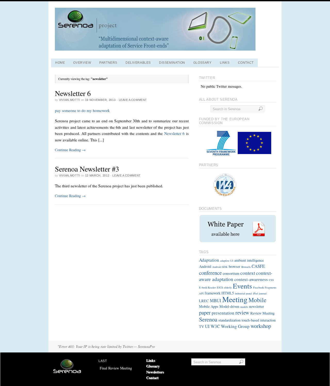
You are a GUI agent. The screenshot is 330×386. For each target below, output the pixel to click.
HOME (60, 63)
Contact (246, 63)
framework (212, 293)
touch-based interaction (259, 320)
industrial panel (243, 293)
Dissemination (172, 63)
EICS (220, 287)
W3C (215, 326)
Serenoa (208, 319)
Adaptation (209, 260)
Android (205, 266)
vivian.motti (69, 99)
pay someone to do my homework (82, 110)
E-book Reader (207, 287)
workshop (261, 325)
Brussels (246, 267)
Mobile (257, 300)
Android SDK (220, 267)
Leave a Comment (133, 99)
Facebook (258, 287)
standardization (229, 320)
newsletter (256, 306)
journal (263, 293)
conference (210, 272)
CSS (271, 280)
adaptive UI (226, 260)
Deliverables (138, 63)
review (242, 312)
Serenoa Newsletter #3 (87, 169)
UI (207, 326)
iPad (255, 293)
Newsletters (155, 372)
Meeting (235, 299)
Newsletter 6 (73, 93)
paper (205, 312)
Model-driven (229, 306)
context (247, 273)
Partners (108, 63)
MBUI (215, 300)
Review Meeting (262, 313)
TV (201, 326)
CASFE (258, 266)
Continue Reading (70, 149)
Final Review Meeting (116, 368)
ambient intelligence (249, 260)
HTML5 (227, 293)
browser (234, 266)
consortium (231, 273)
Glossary (202, 63)
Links (225, 63)
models (244, 307)
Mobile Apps (208, 306)
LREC (204, 300)
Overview (82, 63)
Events (242, 286)
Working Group (235, 326)
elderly (228, 287)
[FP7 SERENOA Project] (155, 49)
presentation (223, 313)
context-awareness (251, 279)
